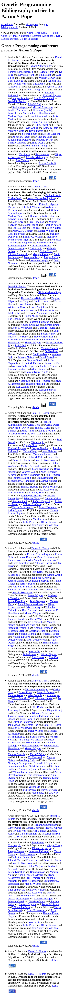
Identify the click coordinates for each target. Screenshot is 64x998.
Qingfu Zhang (54, 86)
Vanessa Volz (54, 80)
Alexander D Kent (51, 35)
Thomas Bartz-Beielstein (20, 71)
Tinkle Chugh (30, 451)
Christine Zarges (52, 224)
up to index (7, 24)
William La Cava (48, 77)
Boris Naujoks (15, 80)
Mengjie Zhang (41, 254)
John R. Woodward (44, 98)
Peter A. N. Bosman (22, 230)
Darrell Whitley (46, 230)
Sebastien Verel (32, 498)
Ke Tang (56, 219)
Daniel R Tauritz (49, 32)
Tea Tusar (36, 227)
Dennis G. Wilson (32, 236)
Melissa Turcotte (9, 38)
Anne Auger (27, 430)
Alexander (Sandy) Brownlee (23, 339)
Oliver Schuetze (16, 248)
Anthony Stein (50, 127)
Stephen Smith (29, 133)
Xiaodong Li (14, 86)
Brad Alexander (45, 477)
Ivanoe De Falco (44, 136)
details (35, 181)
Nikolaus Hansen (17, 433)
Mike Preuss (29, 522)
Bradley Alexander (17, 110)
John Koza (17, 222)
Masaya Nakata (16, 130)
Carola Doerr (52, 424)
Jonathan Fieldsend (41, 245)
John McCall (34, 104)
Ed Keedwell (41, 125)
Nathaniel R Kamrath (30, 35)
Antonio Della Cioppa (19, 139)
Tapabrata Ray (31, 257)
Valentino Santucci (42, 454)
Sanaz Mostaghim (17, 245)
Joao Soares (38, 525)
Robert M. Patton (21, 136)
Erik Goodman (36, 222)
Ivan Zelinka (22, 160)
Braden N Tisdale (29, 38)
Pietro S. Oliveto (21, 427)
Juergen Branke (20, 98)
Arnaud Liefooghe (43, 627)
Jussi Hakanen (49, 451)
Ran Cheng (34, 89)
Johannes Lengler (39, 260)
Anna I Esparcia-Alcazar (30, 604)
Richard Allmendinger (40, 66)
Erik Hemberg (42, 154)
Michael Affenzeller (43, 107)
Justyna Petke (51, 257)
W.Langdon (32, 24)
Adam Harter (33, 32)
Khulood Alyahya (52, 95)
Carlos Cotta (46, 251)
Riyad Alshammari (30, 474)
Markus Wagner (16, 116)
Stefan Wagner (20, 107)
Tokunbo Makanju (35, 157)
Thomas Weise (20, 83)
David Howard (26, 74)
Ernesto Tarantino (17, 142)
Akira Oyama (38, 142)
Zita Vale (53, 525)
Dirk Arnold (36, 248)
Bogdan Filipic (46, 71)
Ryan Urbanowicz (48, 507)
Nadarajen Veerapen (31, 495)
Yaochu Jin (24, 154)
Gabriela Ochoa (53, 498)
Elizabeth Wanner (31, 207)
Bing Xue (27, 242)
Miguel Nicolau (30, 224)
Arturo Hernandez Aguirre (41, 198)
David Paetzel (36, 130)
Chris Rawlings (9, 35)
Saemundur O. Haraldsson (37, 113)
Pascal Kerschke (40, 469)
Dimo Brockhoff (47, 430)
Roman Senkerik (47, 163)
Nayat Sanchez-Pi (39, 116)
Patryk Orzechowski (22, 507)
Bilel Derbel (39, 83)
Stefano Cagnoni (51, 133)
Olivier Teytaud (49, 522)
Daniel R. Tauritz (17, 101)
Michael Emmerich (18, 254)
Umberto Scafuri (44, 139)
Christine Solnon (16, 233)
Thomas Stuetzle (38, 122)
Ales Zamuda (35, 560)
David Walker (31, 127)
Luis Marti (20, 345)
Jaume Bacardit (45, 242)
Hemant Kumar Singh (36, 145)
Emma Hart (45, 74)
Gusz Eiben (24, 304)
